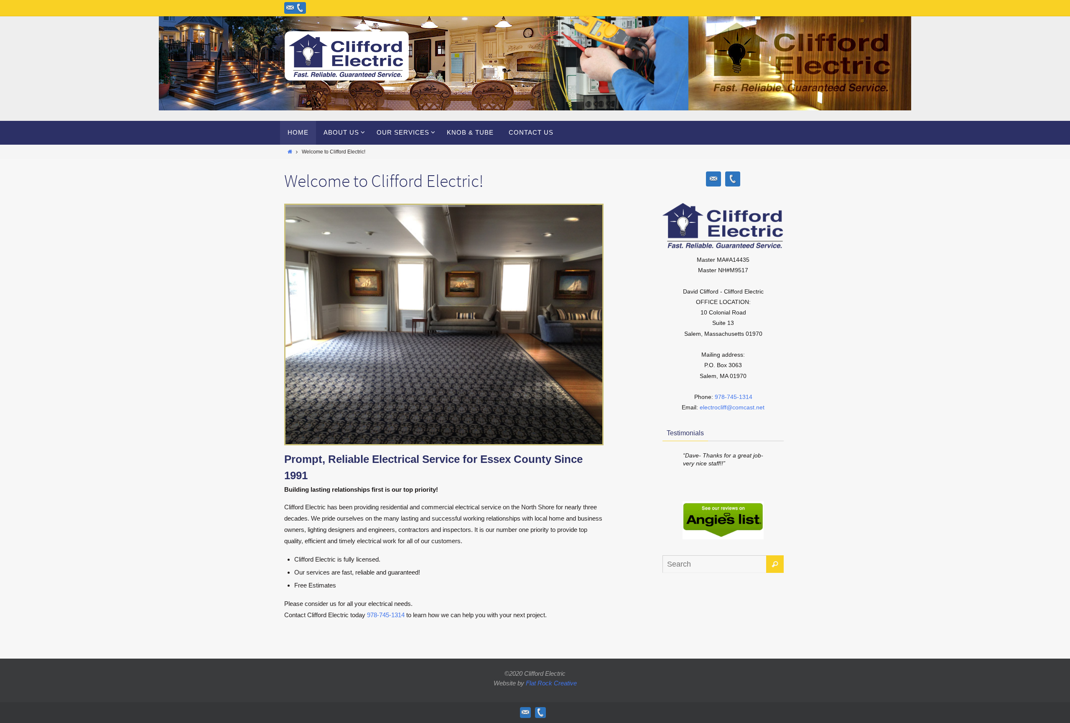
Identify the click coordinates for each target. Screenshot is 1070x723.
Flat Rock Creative (551, 683)
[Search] (775, 564)
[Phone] (300, 8)
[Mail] (290, 8)
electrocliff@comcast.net (732, 407)
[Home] (289, 152)
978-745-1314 (386, 614)
